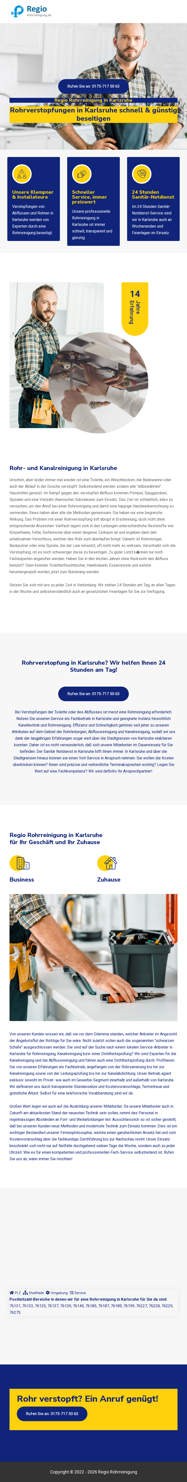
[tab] (15, 1292)
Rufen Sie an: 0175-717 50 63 (93, 86)
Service (80, 1293)
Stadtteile (36, 1293)
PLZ (18, 1293)
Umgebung (59, 1293)
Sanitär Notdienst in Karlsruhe (69, 751)
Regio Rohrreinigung (117, 1471)
